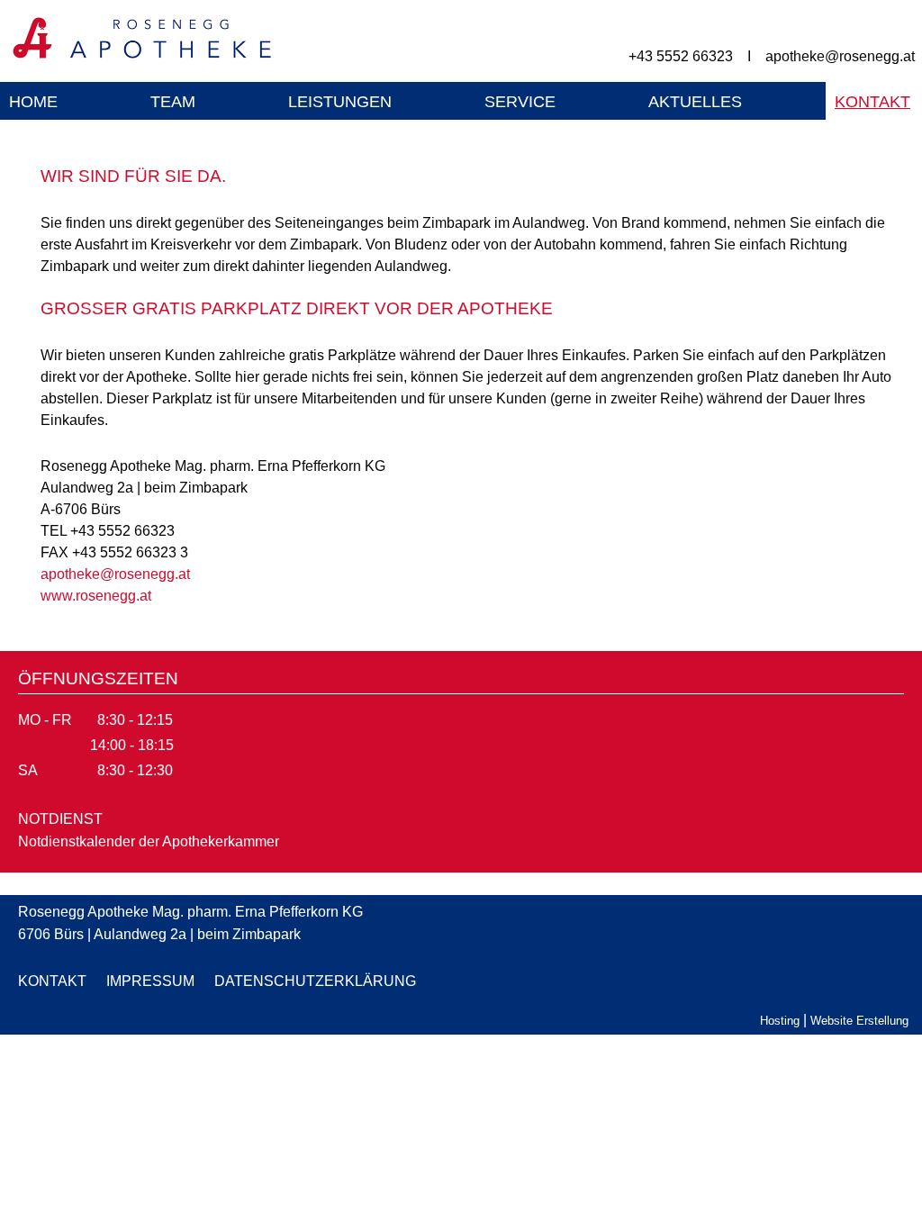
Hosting (780, 1020)
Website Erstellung (859, 1020)
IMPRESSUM (150, 981)
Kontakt (872, 102)
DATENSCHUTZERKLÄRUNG (315, 981)
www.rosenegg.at (96, 595)
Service (520, 102)
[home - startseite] (138, 57)
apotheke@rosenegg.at (840, 56)
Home (33, 102)
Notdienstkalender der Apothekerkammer (148, 841)
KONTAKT (52, 981)
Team (172, 102)
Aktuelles (695, 102)
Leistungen (340, 102)
